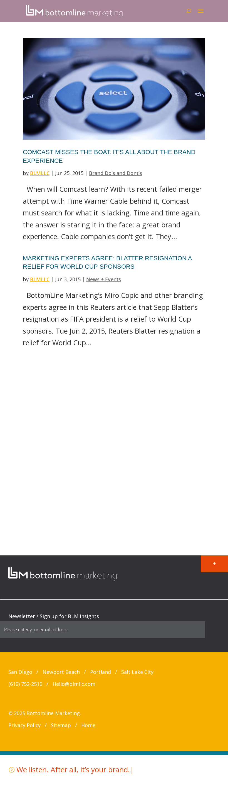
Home (88, 725)
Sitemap (61, 725)
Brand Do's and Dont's (115, 173)
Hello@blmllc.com (74, 684)
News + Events (103, 279)
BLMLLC (39, 173)
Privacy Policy (24, 725)
